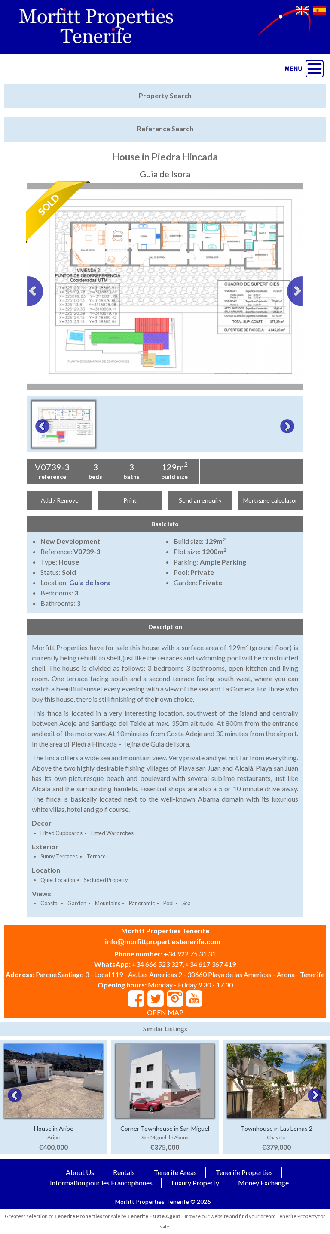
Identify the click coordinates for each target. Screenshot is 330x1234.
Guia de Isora (90, 582)
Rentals (124, 1172)
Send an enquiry (200, 500)
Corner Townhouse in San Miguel (164, 1128)
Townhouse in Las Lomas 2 (276, 1128)
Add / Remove (60, 500)
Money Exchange (263, 1182)
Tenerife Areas (175, 1172)
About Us (80, 1172)
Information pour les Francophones (101, 1182)
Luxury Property (195, 1182)
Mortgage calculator (270, 500)
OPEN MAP (165, 1012)
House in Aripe (53, 1128)
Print (130, 500)
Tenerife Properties (244, 1172)
